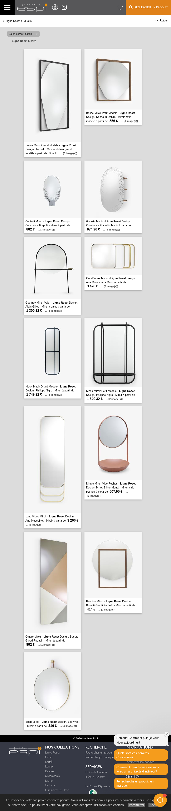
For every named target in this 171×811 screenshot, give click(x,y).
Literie (49, 780)
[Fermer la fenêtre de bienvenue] (166, 734)
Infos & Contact (95, 777)
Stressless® (52, 776)
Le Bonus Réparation (98, 786)
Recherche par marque (100, 757)
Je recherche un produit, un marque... (134, 783)
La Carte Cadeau (96, 772)
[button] (160, 800)
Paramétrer (136, 805)
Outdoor (50, 785)
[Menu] (7, 7)
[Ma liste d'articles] (120, 7)
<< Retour (162, 20)
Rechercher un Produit (150, 7)
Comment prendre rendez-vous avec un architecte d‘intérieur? (137, 769)
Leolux (49, 766)
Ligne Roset (13, 20)
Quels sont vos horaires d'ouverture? (132, 755)
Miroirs (28, 20)
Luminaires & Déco (57, 790)
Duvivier (50, 771)
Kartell (49, 762)
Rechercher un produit (99, 752)
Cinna (48, 757)
